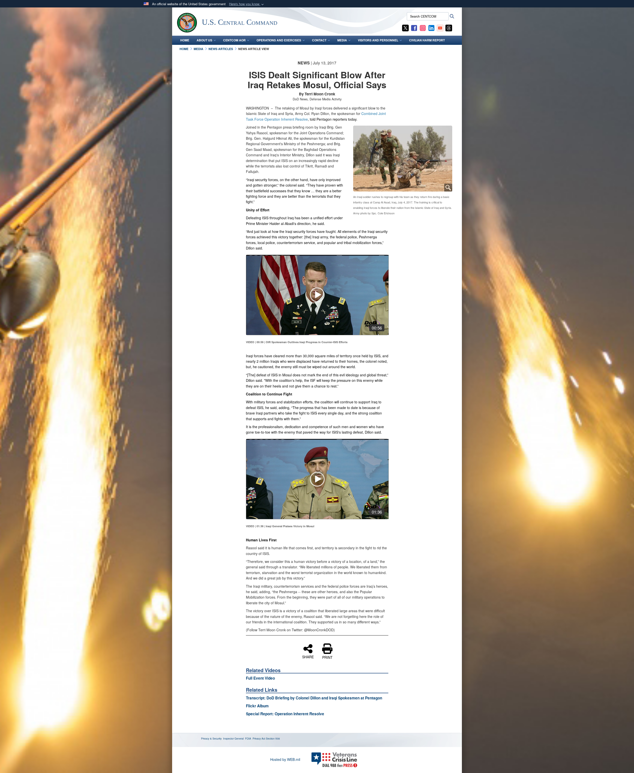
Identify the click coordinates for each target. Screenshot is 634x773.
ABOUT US (204, 40)
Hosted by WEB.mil (285, 759)
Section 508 (273, 738)
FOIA (248, 738)
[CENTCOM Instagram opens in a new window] (423, 27)
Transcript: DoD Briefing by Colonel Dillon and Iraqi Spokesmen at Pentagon (314, 698)
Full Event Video (260, 678)
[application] (317, 295)
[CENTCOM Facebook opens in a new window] (414, 27)
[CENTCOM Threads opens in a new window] (449, 27)
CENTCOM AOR (234, 40)
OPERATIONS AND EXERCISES (279, 40)
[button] (247, 4)
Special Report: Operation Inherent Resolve (285, 714)
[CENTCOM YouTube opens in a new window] (440, 27)
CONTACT (319, 40)
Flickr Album (257, 706)
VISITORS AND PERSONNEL (378, 40)
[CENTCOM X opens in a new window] (405, 27)
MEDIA (342, 40)
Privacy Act (259, 738)
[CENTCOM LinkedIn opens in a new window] (431, 27)
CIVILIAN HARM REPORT (427, 40)
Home (184, 40)
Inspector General (233, 738)
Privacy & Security (211, 738)
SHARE (308, 656)
